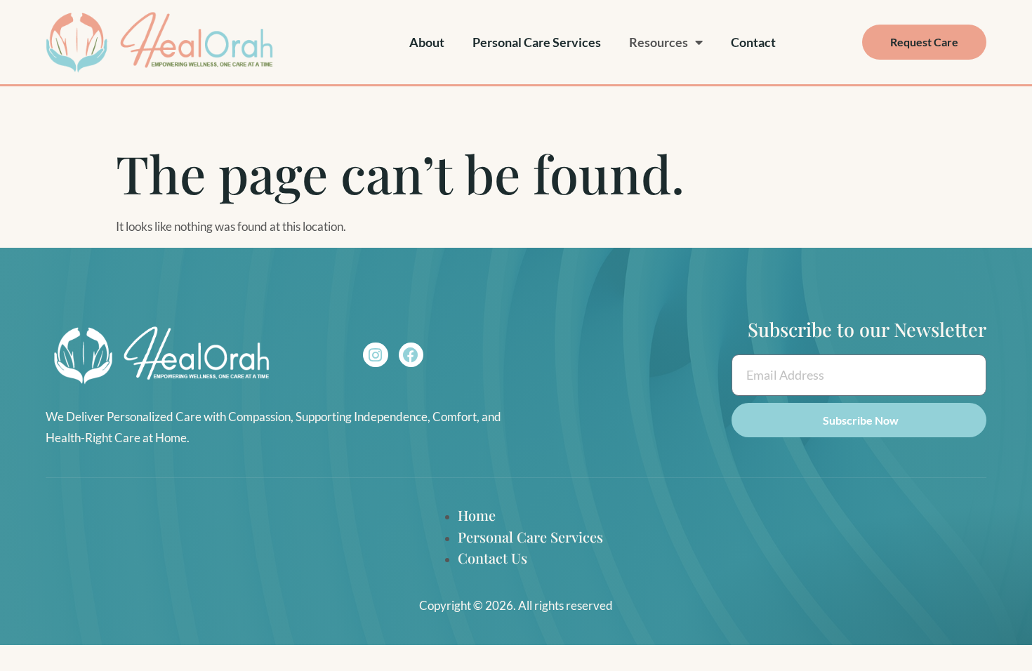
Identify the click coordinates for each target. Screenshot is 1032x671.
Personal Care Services (536, 42)
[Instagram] (375, 355)
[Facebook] (411, 355)
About (426, 42)
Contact (753, 42)
